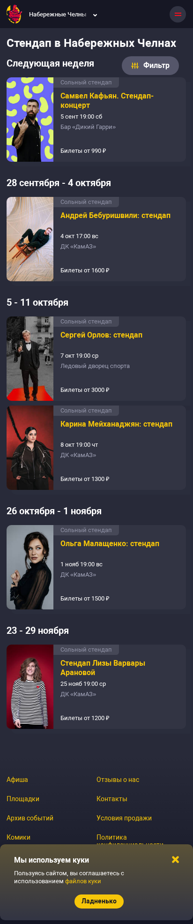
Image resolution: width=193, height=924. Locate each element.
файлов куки (83, 881)
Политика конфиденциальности (129, 841)
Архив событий (30, 818)
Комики (18, 837)
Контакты (111, 799)
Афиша (17, 779)
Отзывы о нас (117, 779)
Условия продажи (124, 818)
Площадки (23, 799)
